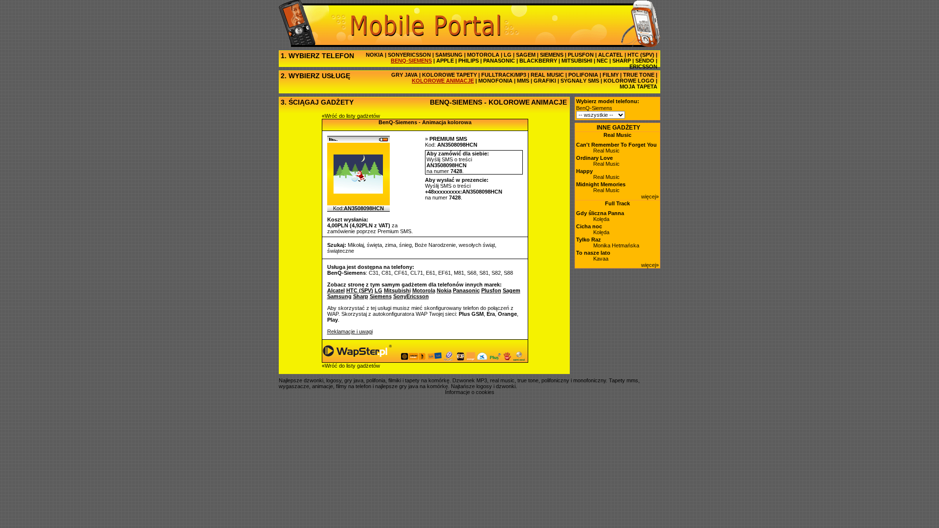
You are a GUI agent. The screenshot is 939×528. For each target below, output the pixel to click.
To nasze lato (593, 253)
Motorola (423, 290)
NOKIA (374, 55)
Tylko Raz (588, 239)
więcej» (650, 196)
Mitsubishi (397, 290)
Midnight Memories (601, 184)
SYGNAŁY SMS (579, 81)
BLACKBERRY (538, 61)
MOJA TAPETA (638, 86)
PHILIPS (468, 61)
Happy (584, 171)
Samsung (339, 296)
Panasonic (466, 290)
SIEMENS (551, 55)
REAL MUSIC (547, 75)
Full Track (617, 203)
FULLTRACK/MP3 (503, 75)
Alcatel (336, 290)
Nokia (444, 290)
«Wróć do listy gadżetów (351, 116)
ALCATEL (610, 55)
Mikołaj (356, 245)
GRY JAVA (404, 75)
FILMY (611, 75)
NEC (602, 61)
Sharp (360, 296)
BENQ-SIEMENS (411, 61)
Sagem (511, 290)
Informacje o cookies (469, 392)
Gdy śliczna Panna (600, 213)
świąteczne (340, 251)
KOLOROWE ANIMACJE (443, 81)
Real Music (617, 135)
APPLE (445, 61)
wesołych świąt (477, 245)
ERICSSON (643, 66)
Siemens (381, 296)
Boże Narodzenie (435, 245)
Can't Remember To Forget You (616, 145)
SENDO (644, 61)
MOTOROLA (483, 55)
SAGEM (526, 55)
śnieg (405, 245)
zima (390, 245)
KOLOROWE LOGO (629, 81)
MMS (523, 81)
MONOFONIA (495, 81)
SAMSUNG (449, 55)
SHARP (621, 61)
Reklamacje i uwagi (350, 331)
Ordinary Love (594, 158)
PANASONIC (499, 61)
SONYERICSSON (409, 55)
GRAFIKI (545, 81)
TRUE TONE (638, 75)
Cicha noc (589, 226)
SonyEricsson (411, 296)
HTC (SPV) (640, 55)
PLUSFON (581, 55)
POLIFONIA (583, 75)
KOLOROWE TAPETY (449, 75)
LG (508, 55)
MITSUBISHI (576, 61)
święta (374, 245)
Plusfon (491, 290)
